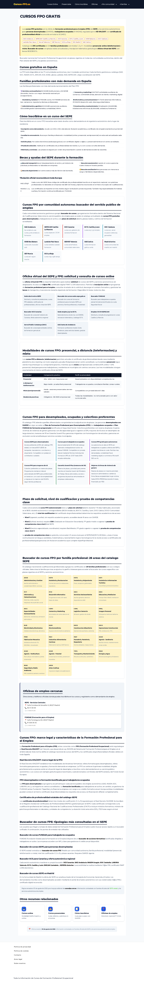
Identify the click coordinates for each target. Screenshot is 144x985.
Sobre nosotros (19, 963)
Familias (124, 4)
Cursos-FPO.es (22, 4)
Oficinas (94, 4)
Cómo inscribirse (81, 4)
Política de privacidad (22, 947)
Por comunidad (108, 4)
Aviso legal (18, 959)
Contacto (17, 955)
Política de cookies (21, 951)
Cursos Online (52, 4)
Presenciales (66, 4)
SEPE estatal (114, 888)
